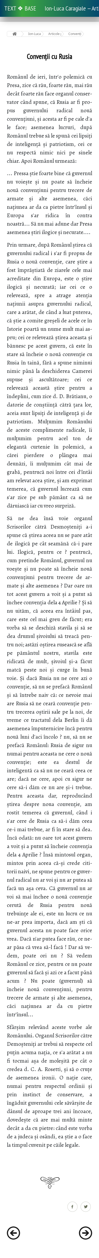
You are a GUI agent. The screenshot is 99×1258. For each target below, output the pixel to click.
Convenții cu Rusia (74, 34)
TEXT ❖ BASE (20, 8)
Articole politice (54, 34)
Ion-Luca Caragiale (34, 34)
